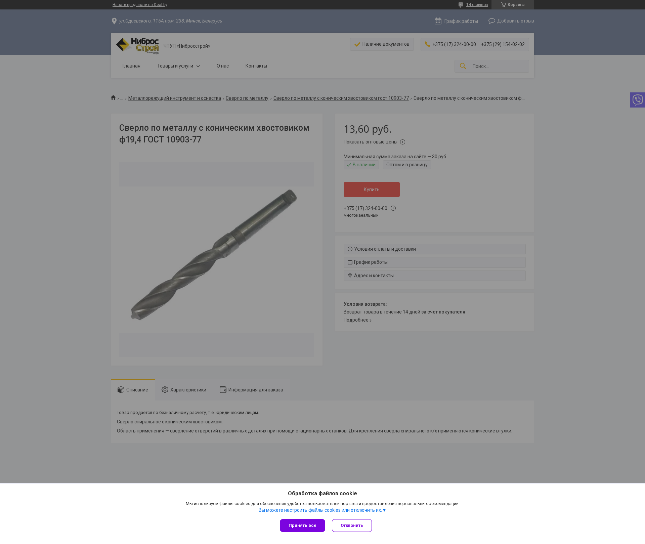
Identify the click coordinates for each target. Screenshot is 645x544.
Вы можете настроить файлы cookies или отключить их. (320, 510)
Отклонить (352, 525)
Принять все (302, 525)
